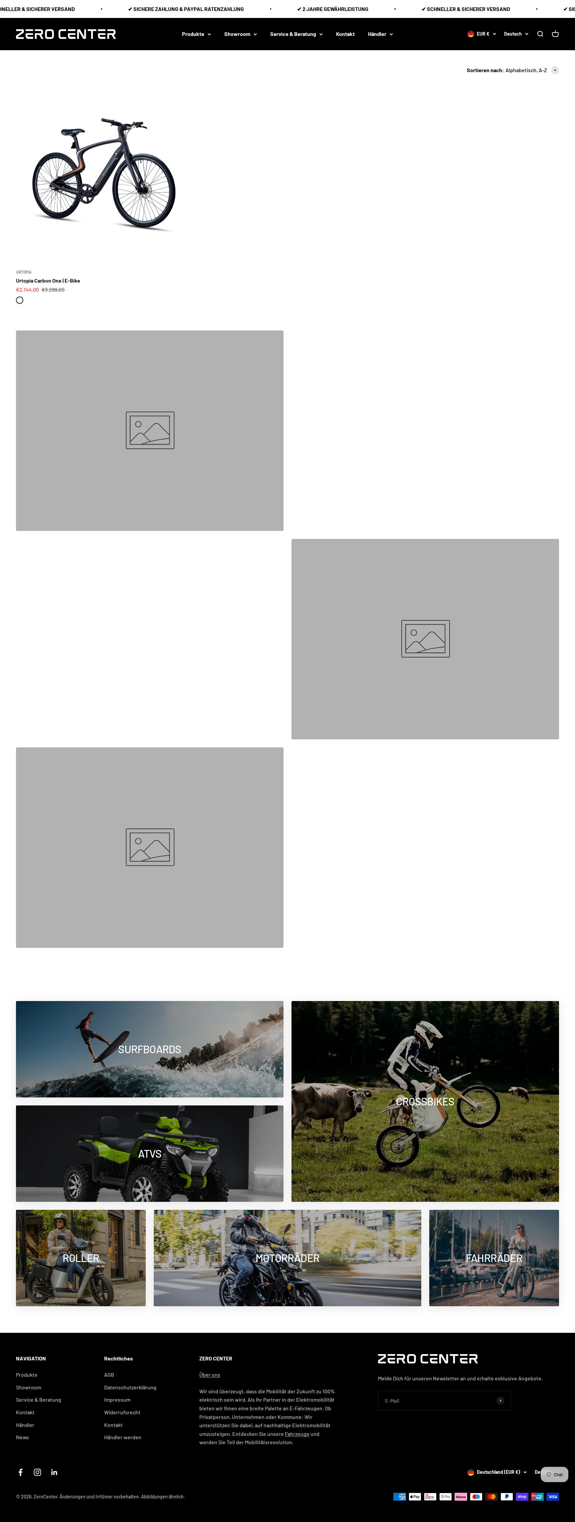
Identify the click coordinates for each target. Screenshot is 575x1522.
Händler (377, 34)
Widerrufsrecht (122, 1412)
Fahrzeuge (297, 1434)
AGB (109, 1374)
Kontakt (345, 34)
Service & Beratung (293, 34)
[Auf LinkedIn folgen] (54, 1472)
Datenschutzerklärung (130, 1387)
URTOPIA (24, 272)
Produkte (193, 34)
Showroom (237, 34)
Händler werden (122, 1437)
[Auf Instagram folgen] (37, 1472)
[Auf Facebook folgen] (20, 1472)
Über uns (209, 1374)
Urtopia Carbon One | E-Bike (48, 280)
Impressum (117, 1399)
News (22, 1437)
